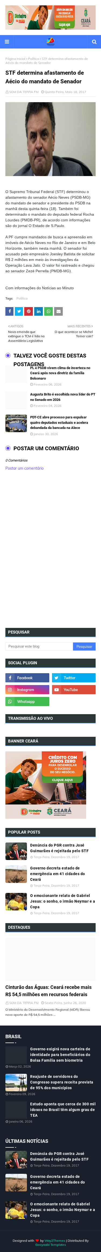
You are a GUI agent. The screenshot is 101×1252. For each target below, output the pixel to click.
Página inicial (15, 59)
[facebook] (27, 677)
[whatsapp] (27, 701)
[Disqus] (50, 551)
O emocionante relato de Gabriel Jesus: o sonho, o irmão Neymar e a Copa (62, 901)
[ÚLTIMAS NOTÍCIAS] (50, 959)
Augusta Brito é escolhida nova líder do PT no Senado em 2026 (62, 397)
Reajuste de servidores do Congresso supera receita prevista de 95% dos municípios (61, 1082)
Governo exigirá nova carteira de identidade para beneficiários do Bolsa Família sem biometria (60, 1054)
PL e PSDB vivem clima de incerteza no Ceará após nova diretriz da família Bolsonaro (60, 373)
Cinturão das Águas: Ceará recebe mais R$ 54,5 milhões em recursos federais (48, 990)
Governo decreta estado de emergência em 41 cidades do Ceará (57, 874)
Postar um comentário (24, 468)
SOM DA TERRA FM (24, 92)
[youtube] (74, 689)
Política (33, 59)
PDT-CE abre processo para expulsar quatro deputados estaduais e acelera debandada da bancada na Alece (59, 422)
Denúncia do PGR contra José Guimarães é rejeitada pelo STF (59, 848)
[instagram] (27, 689)
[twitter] (74, 677)
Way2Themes (54, 1241)
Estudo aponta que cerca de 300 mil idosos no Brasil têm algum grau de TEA (63, 1109)
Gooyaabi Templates (50, 1245)
